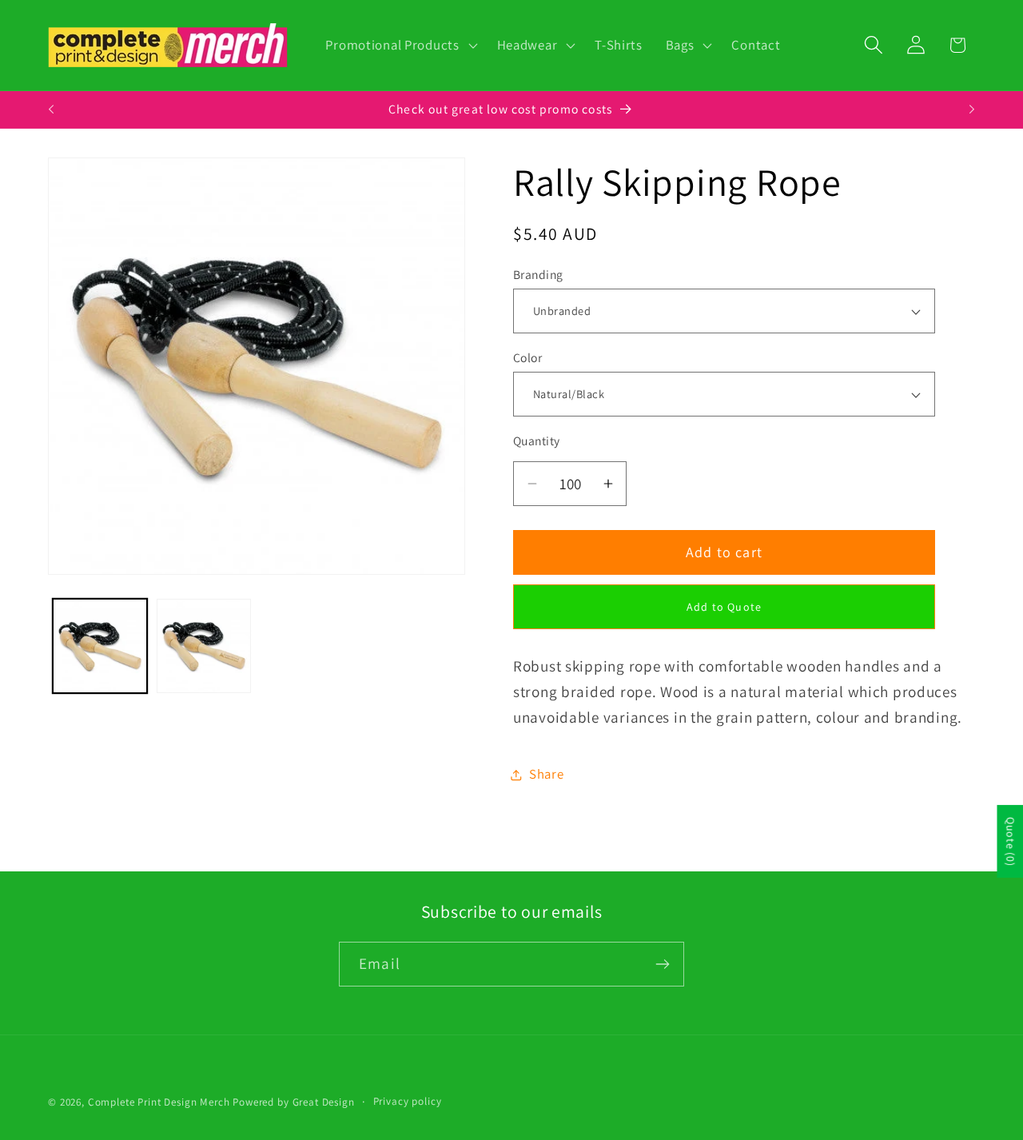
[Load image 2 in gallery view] (204, 646)
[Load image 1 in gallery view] (100, 646)
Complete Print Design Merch (159, 1102)
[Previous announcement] (51, 109)
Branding (538, 274)
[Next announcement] (971, 109)
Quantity (536, 441)
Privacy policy (407, 1101)
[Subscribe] (662, 964)
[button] (399, 46)
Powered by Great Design (293, 1102)
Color (527, 357)
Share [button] (546, 774)
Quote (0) (1010, 841)
